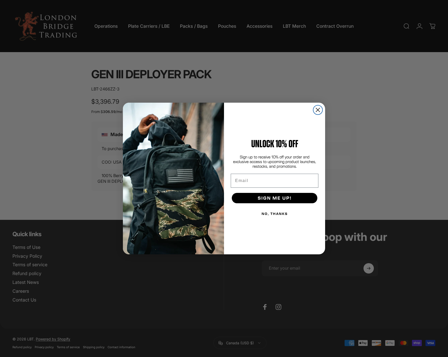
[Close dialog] (318, 110)
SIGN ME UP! (275, 198)
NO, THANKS (275, 214)
